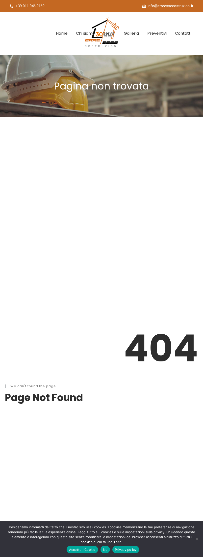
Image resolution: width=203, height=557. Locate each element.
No (105, 550)
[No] (196, 538)
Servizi (109, 33)
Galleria (131, 33)
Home (62, 33)
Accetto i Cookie (82, 550)
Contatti (183, 33)
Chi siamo (85, 33)
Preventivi (157, 33)
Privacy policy (126, 550)
